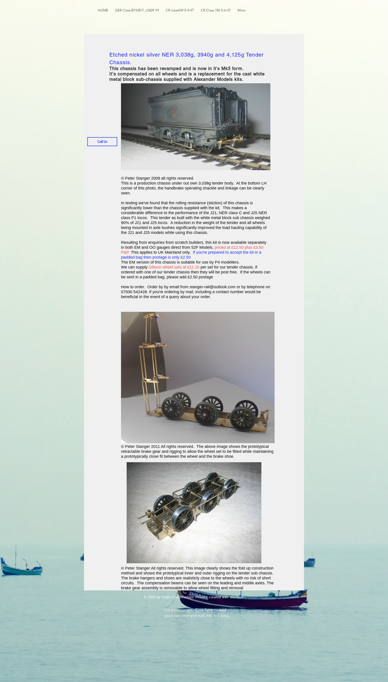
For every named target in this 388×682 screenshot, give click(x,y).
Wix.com (237, 597)
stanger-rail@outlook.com (213, 287)
